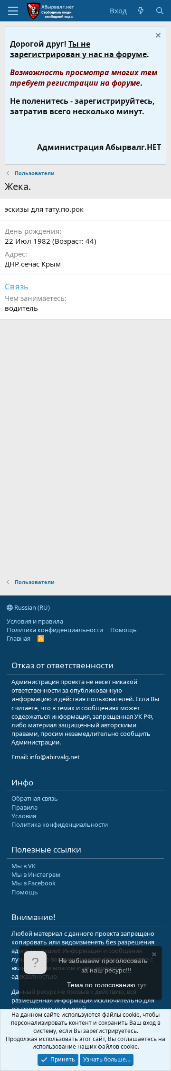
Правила (24, 807)
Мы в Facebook (33, 883)
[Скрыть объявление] (157, 36)
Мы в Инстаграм (35, 874)
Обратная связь (34, 798)
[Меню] (13, 10)
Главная (18, 638)
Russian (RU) (31, 607)
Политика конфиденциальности (55, 629)
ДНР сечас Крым (33, 263)
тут (141, 985)
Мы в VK (23, 866)
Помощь (123, 629)
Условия (23, 816)
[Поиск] (160, 11)
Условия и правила (35, 621)
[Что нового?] (141, 11)
